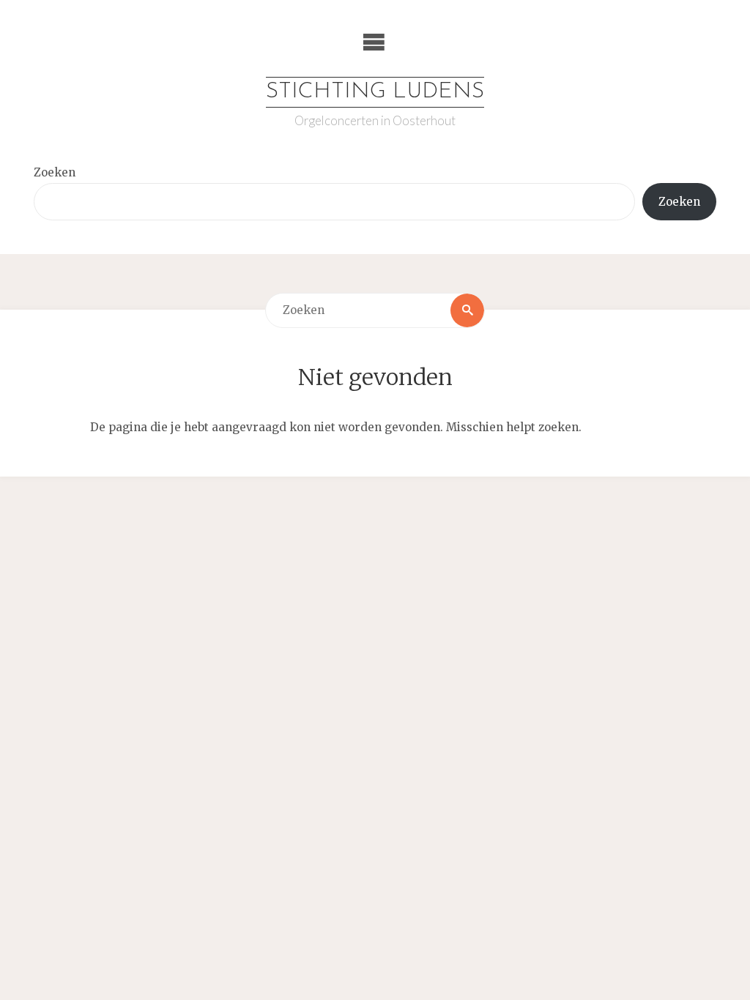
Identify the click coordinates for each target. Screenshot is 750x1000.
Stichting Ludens (375, 92)
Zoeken (54, 172)
